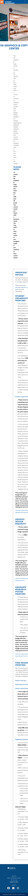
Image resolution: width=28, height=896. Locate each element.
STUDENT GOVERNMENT (10, 2)
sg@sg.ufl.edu (14, 882)
